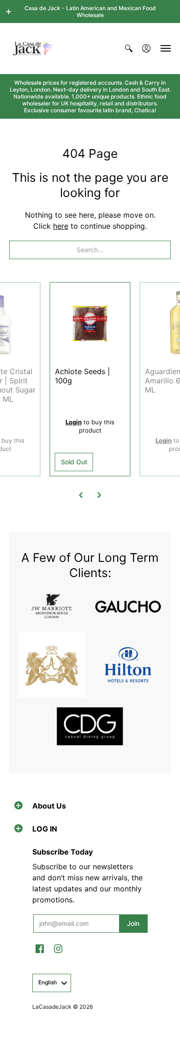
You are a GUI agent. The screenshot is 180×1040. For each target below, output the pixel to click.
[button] (9, 11)
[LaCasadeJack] (32, 48)
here (60, 226)
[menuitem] (129, 48)
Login (74, 422)
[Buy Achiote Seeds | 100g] (90, 322)
